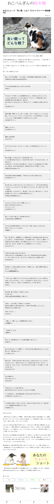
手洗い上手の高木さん (12, 195)
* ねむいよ (9, 353)
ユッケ (8, 139)
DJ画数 (8, 323)
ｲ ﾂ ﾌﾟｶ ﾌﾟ (8, 246)
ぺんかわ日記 (6, 476)
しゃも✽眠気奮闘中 (11, 271)
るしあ (8, 380)
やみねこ (8, 407)
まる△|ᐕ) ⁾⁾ (9, 369)
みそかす (8, 259)
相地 (7, 332)
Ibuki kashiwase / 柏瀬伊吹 (13, 218)
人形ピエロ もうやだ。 (12, 396)
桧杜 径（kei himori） (12, 168)
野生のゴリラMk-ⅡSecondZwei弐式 (15, 79)
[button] (45, 479)
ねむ (7, 342)
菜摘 (7, 230)
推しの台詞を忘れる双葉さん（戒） (15, 296)
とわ (7, 313)
